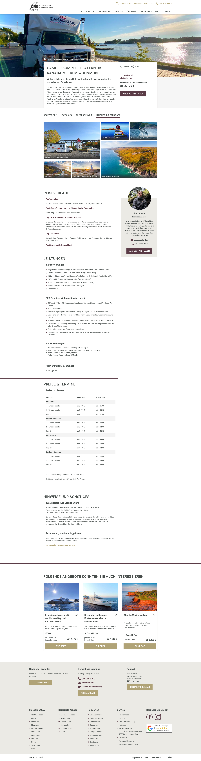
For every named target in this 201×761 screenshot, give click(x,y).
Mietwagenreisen (96, 715)
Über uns (131, 11)
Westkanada (65, 718)
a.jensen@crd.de (141, 240)
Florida (33, 742)
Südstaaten (35, 745)
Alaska (33, 718)
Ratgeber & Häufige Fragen (129, 744)
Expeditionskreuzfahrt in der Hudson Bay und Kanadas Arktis (57, 618)
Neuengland (35, 735)
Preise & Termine (84, 115)
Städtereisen (94, 742)
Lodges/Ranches (96, 732)
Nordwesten (35, 722)
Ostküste (34, 739)
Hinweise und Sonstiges (108, 115)
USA (80, 11)
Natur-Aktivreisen (96, 735)
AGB (146, 757)
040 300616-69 (141, 243)
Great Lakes (35, 732)
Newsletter (138, 4)
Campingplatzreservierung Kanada (60, 545)
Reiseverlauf (50, 115)
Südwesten (35, 725)
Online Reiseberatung (127, 722)
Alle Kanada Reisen (68, 715)
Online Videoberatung (92, 686)
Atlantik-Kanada (66, 728)
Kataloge (122, 725)
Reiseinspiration (149, 11)
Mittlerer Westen (37, 728)
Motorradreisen (95, 722)
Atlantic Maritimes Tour (136, 615)
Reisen (50, 59)
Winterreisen (94, 739)
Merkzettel (126, 4)
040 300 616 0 (88, 678)
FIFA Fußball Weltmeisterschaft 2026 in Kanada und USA (130, 733)
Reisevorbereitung (125, 728)
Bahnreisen (94, 725)
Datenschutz (156, 757)
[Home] (45, 59)
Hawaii (33, 749)
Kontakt (167, 11)
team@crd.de (88, 682)
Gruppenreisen (95, 728)
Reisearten (104, 11)
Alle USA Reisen (37, 715)
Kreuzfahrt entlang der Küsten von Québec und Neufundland (96, 618)
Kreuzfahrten (94, 745)
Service (119, 11)
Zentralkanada (66, 722)
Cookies (168, 757)
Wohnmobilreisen (96, 718)
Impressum (137, 757)
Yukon (63, 732)
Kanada (90, 11)
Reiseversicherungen (126, 741)
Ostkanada (65, 725)
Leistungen (66, 115)
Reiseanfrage (149, 4)
